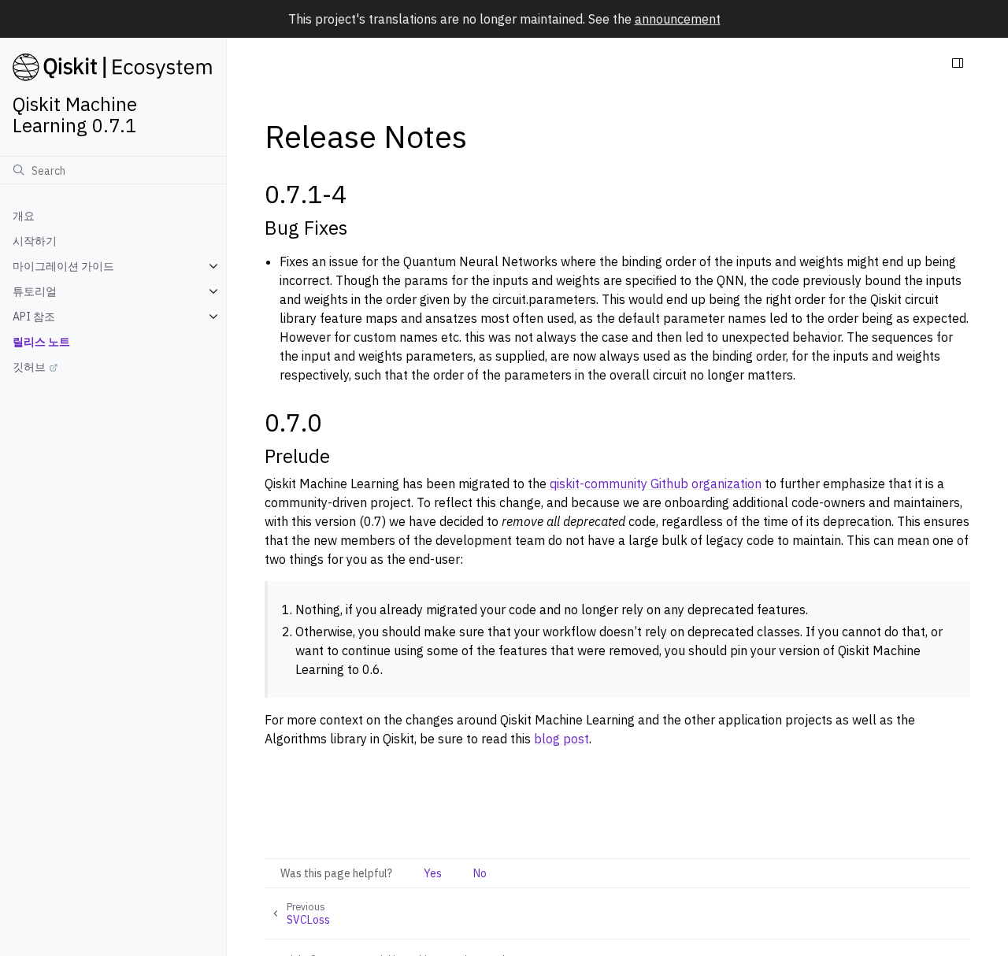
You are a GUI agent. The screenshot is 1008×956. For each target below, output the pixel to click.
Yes (433, 873)
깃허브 (29, 367)
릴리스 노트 (41, 342)
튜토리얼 (35, 291)
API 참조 (34, 316)
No (480, 873)
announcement (678, 19)
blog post (561, 739)
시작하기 (35, 241)
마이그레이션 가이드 (63, 266)
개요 (24, 216)
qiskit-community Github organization (656, 483)
